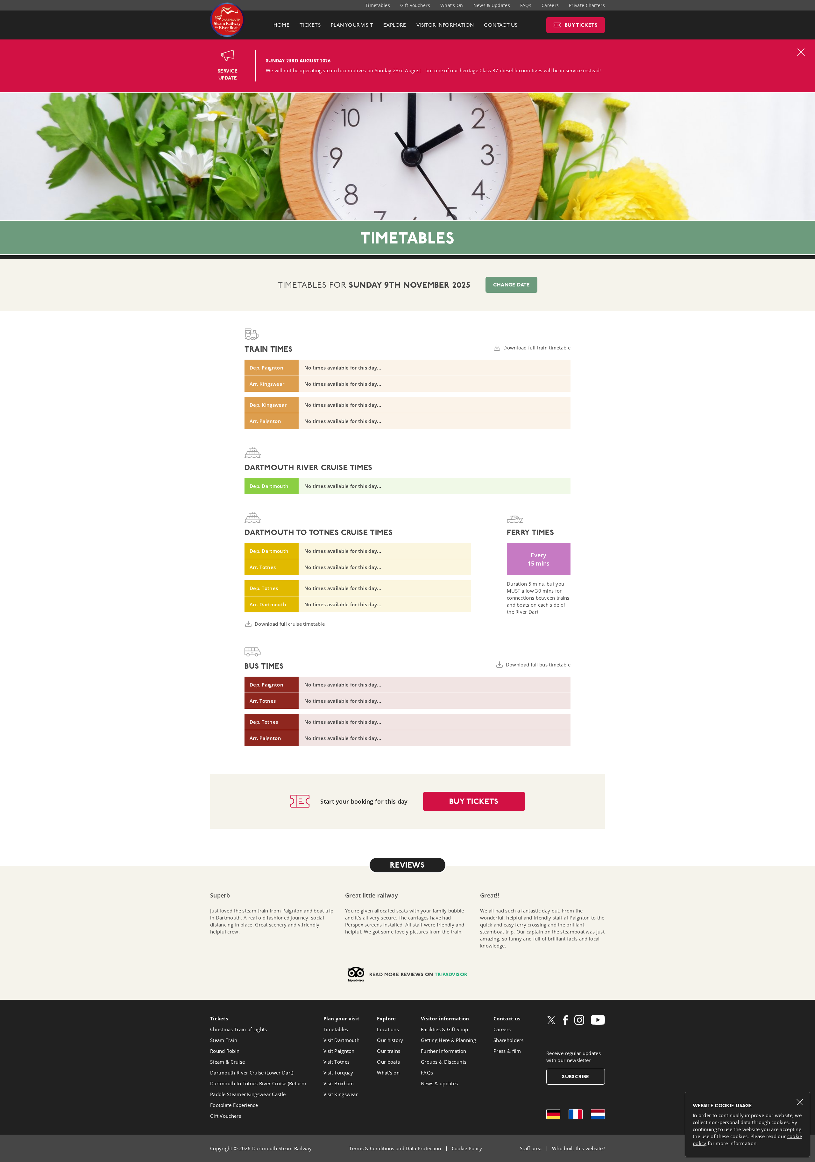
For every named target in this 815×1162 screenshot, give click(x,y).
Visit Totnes (336, 1062)
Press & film (507, 1051)
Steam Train (223, 1040)
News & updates (439, 1083)
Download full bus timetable (538, 664)
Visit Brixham (338, 1083)
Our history (390, 1040)
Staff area (531, 1148)
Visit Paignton (339, 1051)
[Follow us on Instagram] (579, 1020)
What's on (388, 1072)
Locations (388, 1029)
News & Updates (491, 5)
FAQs (525, 5)
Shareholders (508, 1040)
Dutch (598, 1114)
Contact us (506, 1018)
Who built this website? (578, 1148)
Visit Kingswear (340, 1094)
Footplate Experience (234, 1105)
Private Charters (587, 5)
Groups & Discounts (443, 1062)
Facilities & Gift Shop (444, 1029)
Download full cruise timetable (290, 624)
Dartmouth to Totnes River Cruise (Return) (258, 1083)
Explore (386, 1018)
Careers (550, 5)
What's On (451, 5)
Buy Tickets (474, 801)
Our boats (388, 1062)
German (553, 1114)
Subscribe (575, 1077)
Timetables (377, 5)
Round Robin (224, 1051)
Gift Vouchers (415, 5)
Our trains (388, 1051)
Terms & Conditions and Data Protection (395, 1148)
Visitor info (445, 1018)
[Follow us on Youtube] (598, 1020)
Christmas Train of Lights (238, 1029)
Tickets (219, 1018)
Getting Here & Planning (448, 1040)
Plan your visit (341, 1018)
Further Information (443, 1051)
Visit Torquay (338, 1072)
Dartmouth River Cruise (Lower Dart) (252, 1072)
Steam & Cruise (227, 1062)
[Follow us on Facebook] (565, 1020)
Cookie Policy (467, 1148)
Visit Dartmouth (341, 1040)
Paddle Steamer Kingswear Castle (248, 1094)
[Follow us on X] (551, 1020)
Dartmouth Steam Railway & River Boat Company (227, 20)
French (576, 1114)
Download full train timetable (536, 347)
